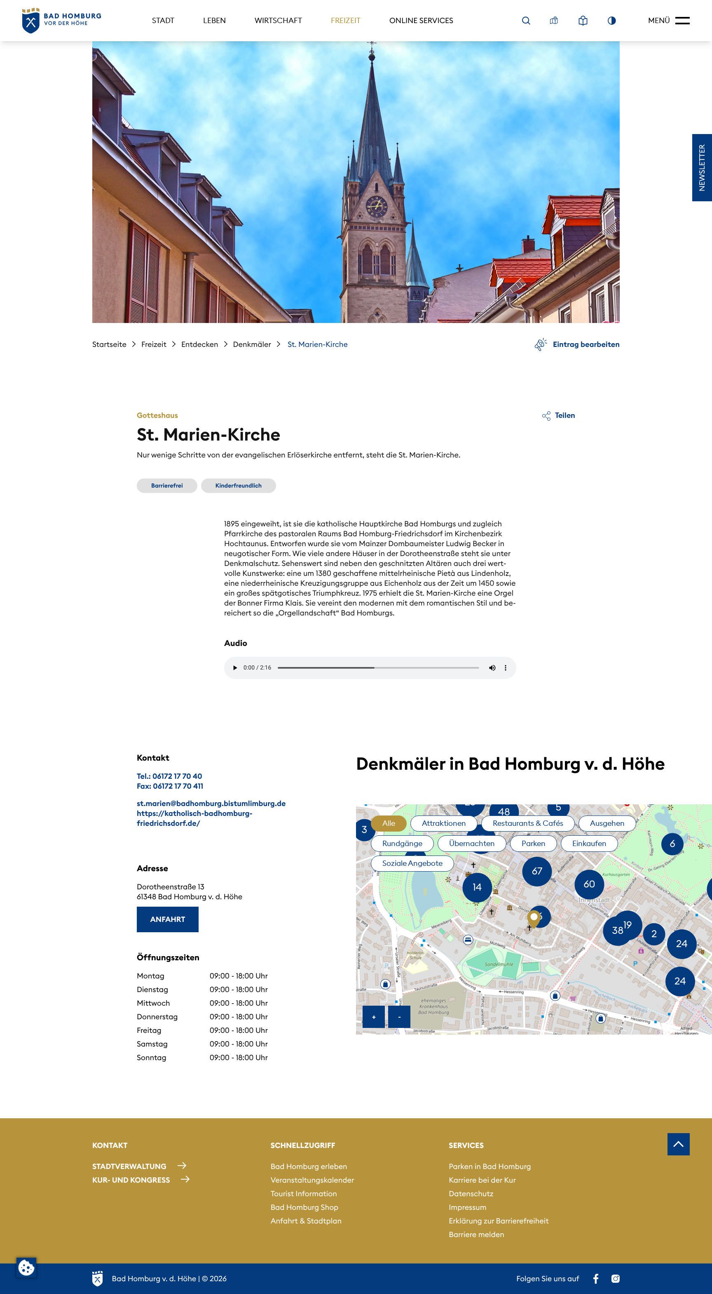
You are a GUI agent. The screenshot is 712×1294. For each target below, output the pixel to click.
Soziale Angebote (412, 863)
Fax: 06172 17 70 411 (170, 786)
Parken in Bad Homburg (490, 1166)
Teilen (564, 415)
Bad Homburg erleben (309, 1166)
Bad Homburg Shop (305, 1207)
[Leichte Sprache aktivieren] (583, 20)
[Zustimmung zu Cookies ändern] (26, 1268)
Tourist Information (304, 1193)
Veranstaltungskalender (312, 1180)
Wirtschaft (278, 20)
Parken (534, 843)
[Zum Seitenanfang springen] (679, 1144)
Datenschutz (471, 1193)
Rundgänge (402, 843)
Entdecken (199, 344)
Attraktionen (444, 823)
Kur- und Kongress (131, 1180)
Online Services (421, 20)
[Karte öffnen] (554, 20)
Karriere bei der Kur (482, 1180)
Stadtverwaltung (129, 1166)
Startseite (109, 344)
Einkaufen (589, 843)
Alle (388, 823)
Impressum (467, 1207)
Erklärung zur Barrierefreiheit (498, 1221)
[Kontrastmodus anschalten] (612, 20)
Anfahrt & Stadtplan (306, 1221)
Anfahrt (167, 919)
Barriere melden (476, 1234)
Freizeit (346, 20)
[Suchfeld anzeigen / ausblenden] (526, 20)
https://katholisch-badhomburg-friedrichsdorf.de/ (195, 818)
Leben (214, 20)
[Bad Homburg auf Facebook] (596, 1278)
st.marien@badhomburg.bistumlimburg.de (211, 803)
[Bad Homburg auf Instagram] (615, 1278)
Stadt (163, 20)
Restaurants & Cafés (528, 823)
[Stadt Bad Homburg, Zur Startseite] (61, 21)
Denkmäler (252, 344)
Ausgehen (607, 823)
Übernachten (472, 843)
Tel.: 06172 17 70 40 (169, 776)
